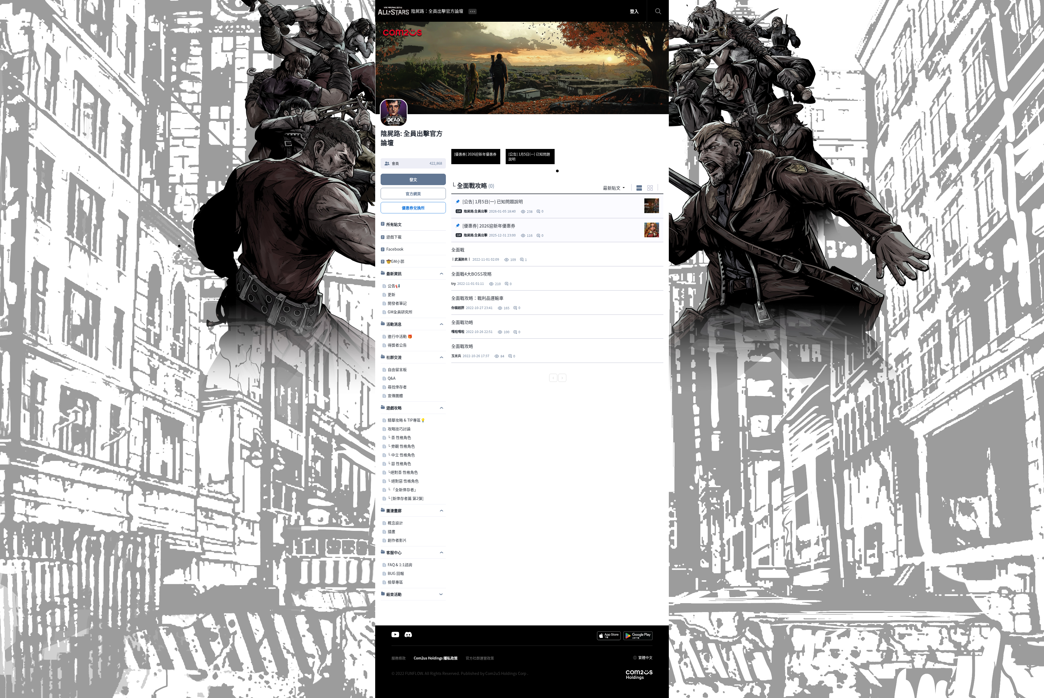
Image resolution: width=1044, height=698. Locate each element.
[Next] (562, 378)
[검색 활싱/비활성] (660, 11)
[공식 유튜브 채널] (395, 634)
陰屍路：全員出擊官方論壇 (437, 11)
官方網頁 (413, 193)
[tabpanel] (476, 142)
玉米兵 (456, 355)
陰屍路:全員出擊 (475, 211)
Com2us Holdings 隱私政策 (436, 657)
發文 (413, 179)
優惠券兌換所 (413, 207)
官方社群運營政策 (480, 657)
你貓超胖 (457, 307)
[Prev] (553, 378)
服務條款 (398, 657)
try (453, 283)
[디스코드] (408, 634)
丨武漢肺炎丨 (461, 259)
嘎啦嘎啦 (457, 331)
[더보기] (472, 11)
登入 (634, 11)
